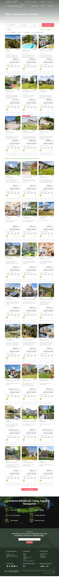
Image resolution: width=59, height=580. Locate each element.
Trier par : (42, 29)
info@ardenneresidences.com (42, 570)
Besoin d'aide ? (28, 1)
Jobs (7, 557)
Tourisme (42, 6)
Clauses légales (43, 556)
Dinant (24, 554)
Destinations (35, 6)
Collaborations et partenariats (12, 556)
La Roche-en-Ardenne (27, 557)
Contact (7, 553)
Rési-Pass (42, 554)
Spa (24, 559)
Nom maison (49, 1)
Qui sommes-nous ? (44, 553)
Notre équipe (42, 557)
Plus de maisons (29, 489)
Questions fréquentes (10, 554)
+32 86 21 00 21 (8, 1)
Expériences (51, 6)
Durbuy (24, 556)
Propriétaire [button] (35, 1)
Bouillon (25, 553)
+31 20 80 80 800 (15, 1)
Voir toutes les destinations (28, 561)
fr (52, 1)
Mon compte (43, 1)
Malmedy (25, 558)
